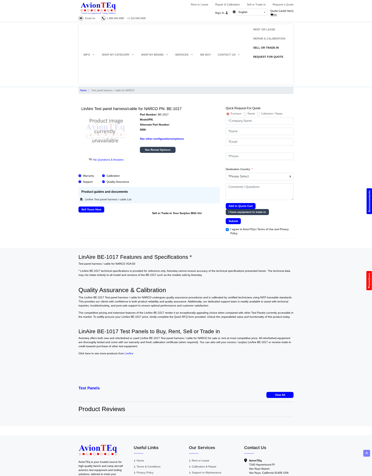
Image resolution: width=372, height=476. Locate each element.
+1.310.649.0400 (136, 18)
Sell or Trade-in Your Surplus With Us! (177, 213)
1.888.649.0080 (115, 18)
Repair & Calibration (227, 4)
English (243, 12)
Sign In (220, 12)
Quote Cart (282, 10)
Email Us (89, 18)
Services (182, 54)
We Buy (205, 54)
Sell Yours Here (91, 209)
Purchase (236, 113)
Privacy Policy (145, 472)
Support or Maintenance (206, 472)
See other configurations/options (162, 138)
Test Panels (89, 388)
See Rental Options (157, 149)
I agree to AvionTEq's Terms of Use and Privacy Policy (259, 231)
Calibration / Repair (271, 113)
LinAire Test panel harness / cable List (107, 199)
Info (87, 54)
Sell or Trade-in (256, 4)
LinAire (129, 353)
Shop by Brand (152, 54)
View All (280, 394)
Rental (251, 113)
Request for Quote (268, 56)
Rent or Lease (199, 4)
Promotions (369, 280)
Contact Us (226, 54)
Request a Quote (283, 4)
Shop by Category (115, 54)
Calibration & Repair (204, 466)
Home (83, 90)
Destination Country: (239, 169)
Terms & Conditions (148, 466)
